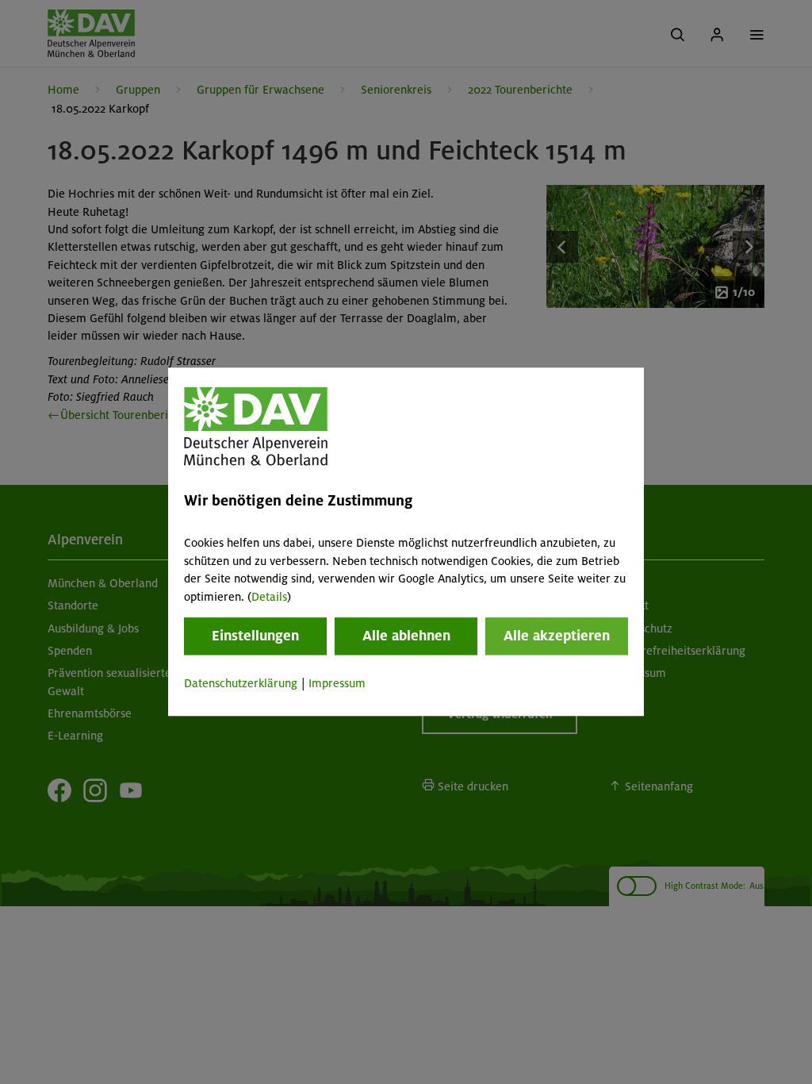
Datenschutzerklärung (240, 683)
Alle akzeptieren (557, 635)
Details (269, 597)
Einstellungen (255, 635)
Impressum (337, 683)
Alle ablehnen (406, 635)
